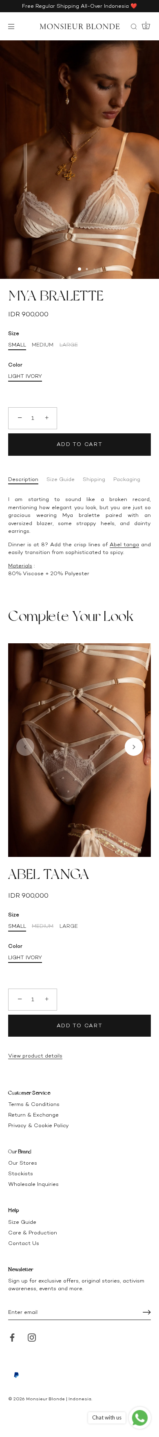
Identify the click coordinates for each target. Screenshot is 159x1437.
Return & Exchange (33, 1115)
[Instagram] (32, 1337)
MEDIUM (42, 345)
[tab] (27, 479)
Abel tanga (124, 544)
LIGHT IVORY (25, 376)
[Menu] (13, 26)
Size (13, 333)
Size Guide (60, 479)
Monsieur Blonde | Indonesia (58, 1399)
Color (15, 365)
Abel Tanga (48, 874)
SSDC (36, 1405)
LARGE (69, 345)
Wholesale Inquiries (33, 1184)
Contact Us (23, 1243)
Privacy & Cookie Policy (38, 1125)
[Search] (134, 28)
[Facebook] (12, 1337)
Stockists (20, 1173)
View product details (35, 1056)
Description (23, 479)
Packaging (126, 479)
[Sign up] (147, 1312)
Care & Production (32, 1233)
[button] (25, 747)
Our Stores (22, 1163)
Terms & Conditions (34, 1104)
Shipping (94, 479)
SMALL (17, 345)
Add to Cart (80, 444)
